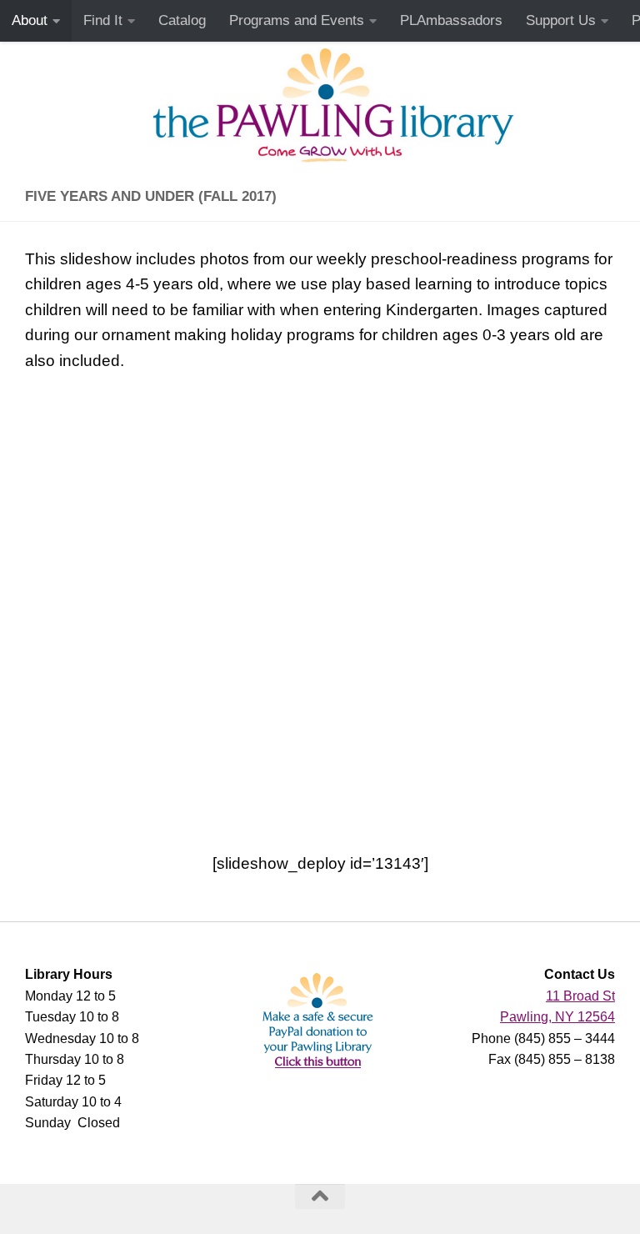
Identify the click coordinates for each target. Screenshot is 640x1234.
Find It (102, 20)
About (30, 20)
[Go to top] (320, 1196)
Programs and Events (296, 20)
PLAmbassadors (451, 20)
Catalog (182, 20)
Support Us (561, 20)
